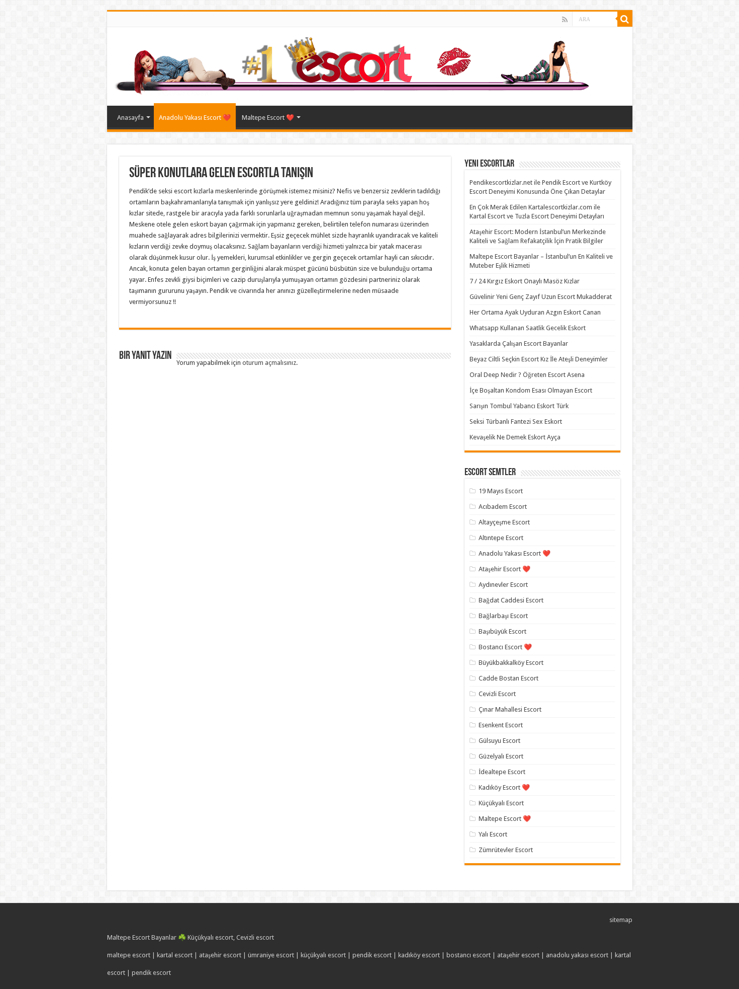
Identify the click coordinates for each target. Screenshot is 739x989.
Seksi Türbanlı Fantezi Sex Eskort (516, 421)
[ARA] (624, 19)
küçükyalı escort (323, 955)
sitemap (620, 920)
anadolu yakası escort (577, 955)
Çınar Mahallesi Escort (510, 709)
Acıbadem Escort (503, 506)
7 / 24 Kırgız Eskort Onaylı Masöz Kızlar (525, 281)
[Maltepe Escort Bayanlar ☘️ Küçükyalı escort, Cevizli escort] (354, 64)
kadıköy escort (419, 955)
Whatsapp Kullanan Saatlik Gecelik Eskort (528, 328)
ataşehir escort (220, 955)
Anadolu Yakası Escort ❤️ (195, 117)
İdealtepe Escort (502, 772)
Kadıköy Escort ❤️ (504, 787)
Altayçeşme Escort (504, 522)
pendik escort (372, 955)
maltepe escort (128, 955)
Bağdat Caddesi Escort (511, 600)
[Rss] (565, 20)
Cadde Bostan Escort (508, 678)
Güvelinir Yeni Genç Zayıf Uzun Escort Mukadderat (541, 296)
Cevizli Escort (497, 694)
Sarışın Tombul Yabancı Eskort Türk (519, 406)
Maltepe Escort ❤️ (268, 117)
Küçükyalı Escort (501, 803)
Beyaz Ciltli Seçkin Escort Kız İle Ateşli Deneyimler (539, 359)
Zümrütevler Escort (506, 850)
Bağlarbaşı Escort (503, 616)
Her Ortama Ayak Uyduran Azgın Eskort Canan (535, 312)
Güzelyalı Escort (501, 756)
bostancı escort (468, 955)
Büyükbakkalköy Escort (511, 662)
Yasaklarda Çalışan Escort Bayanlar (519, 343)
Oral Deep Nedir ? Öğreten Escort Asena (527, 374)
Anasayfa (130, 117)
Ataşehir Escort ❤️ (504, 569)
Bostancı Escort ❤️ (505, 647)
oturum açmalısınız (269, 362)
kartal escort (175, 955)
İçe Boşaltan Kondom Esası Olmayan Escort (531, 390)
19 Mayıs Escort (501, 491)
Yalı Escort (493, 834)
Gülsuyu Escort (499, 740)
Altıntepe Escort (501, 538)
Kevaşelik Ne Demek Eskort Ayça (515, 437)
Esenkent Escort (501, 725)
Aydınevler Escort (503, 584)
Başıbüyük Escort (502, 631)
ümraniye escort (271, 955)
